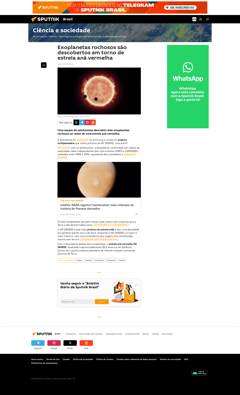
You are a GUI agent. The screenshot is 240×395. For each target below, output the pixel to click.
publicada (82, 139)
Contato (66, 359)
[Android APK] (199, 373)
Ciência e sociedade (71, 200)
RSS (186, 359)
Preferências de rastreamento (44, 363)
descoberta (111, 260)
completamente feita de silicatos (99, 239)
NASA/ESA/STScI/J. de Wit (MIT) (76, 117)
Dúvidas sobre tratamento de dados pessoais (137, 359)
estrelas (122, 260)
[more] (136, 214)
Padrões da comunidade (170, 359)
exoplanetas (99, 260)
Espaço (79, 260)
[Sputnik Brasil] (46, 22)
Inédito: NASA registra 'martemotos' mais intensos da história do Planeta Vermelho (97, 206)
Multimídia (167, 334)
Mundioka (71, 334)
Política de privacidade (83, 359)
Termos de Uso (52, 359)
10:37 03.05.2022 (65, 64)
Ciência (155, 334)
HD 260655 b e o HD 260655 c (111, 224)
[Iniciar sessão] (200, 19)
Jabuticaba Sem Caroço (91, 334)
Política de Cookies (104, 359)
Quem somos (37, 359)
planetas (88, 260)
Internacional (132, 334)
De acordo (64, 147)
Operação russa (114, 334)
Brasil (146, 334)
